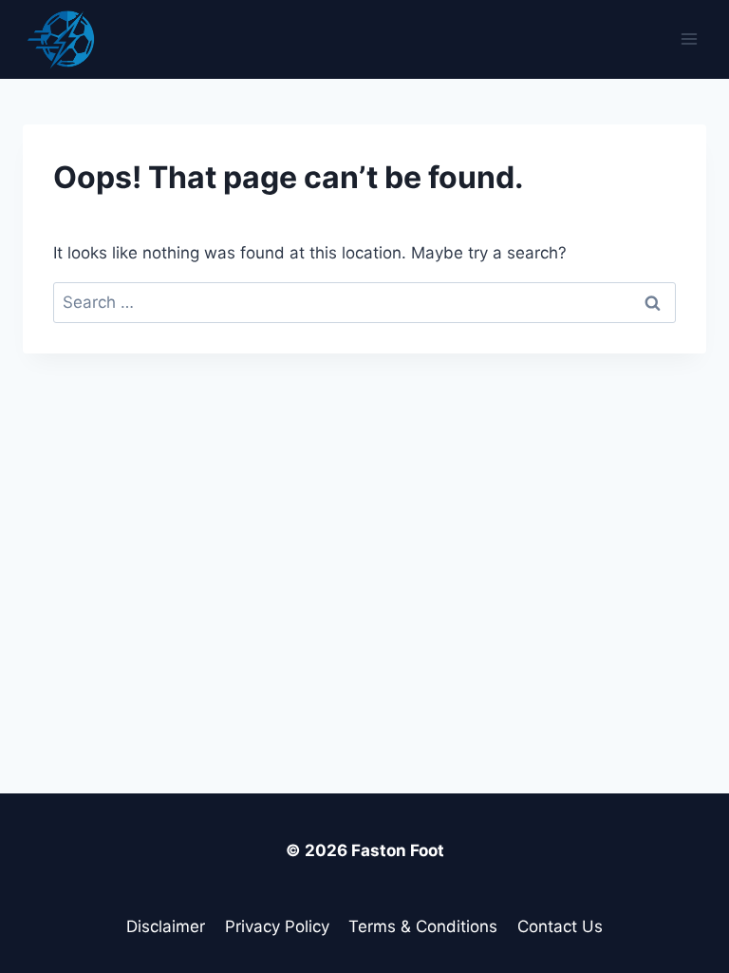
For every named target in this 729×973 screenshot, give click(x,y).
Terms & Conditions (422, 926)
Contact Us (560, 926)
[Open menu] (688, 39)
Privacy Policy (277, 926)
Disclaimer (165, 926)
